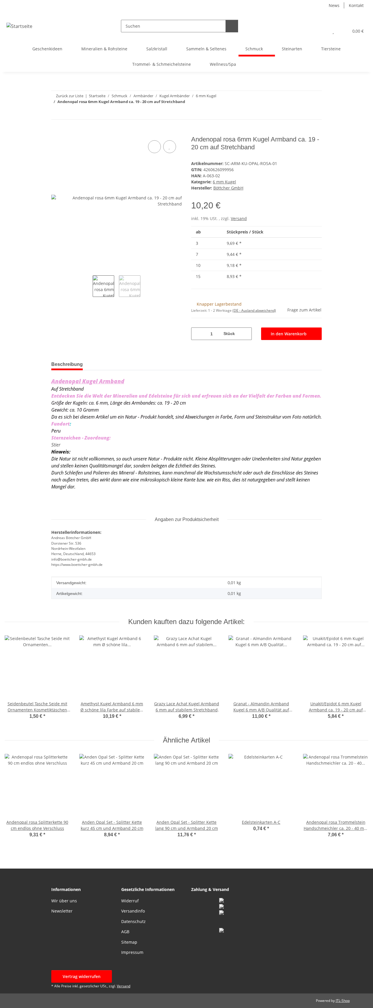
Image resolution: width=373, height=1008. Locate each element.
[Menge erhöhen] (245, 334)
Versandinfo (133, 911)
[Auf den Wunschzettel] (169, 146)
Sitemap (129, 942)
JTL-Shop (343, 1000)
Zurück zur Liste (69, 95)
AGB (125, 931)
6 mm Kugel (224, 182)
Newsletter (62, 911)
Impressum (132, 952)
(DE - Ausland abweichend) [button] (254, 310)
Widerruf (130, 901)
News (334, 5)
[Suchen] (232, 26)
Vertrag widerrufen (82, 976)
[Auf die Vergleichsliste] (154, 146)
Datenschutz (133, 921)
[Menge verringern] (197, 334)
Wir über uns (64, 901)
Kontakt (356, 5)
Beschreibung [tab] (67, 364)
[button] (321, 31)
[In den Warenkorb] (56, 132)
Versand (239, 218)
